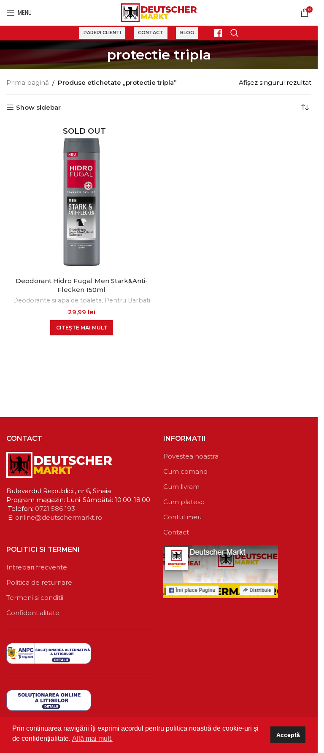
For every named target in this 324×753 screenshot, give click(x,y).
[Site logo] (159, 12)
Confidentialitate (32, 613)
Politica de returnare (39, 582)
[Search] (234, 32)
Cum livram (181, 487)
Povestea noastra (191, 456)
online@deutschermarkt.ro (58, 517)
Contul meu (182, 517)
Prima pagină (27, 82)
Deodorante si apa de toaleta (57, 300)
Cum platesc (183, 502)
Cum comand (185, 471)
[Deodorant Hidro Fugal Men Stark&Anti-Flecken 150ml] (81, 197)
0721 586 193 (55, 509)
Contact (150, 32)
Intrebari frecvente (36, 567)
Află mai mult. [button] (92, 738)
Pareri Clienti (102, 32)
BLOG (187, 32)
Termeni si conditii (34, 598)
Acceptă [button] (288, 734)
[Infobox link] (214, 33)
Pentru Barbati (127, 300)
